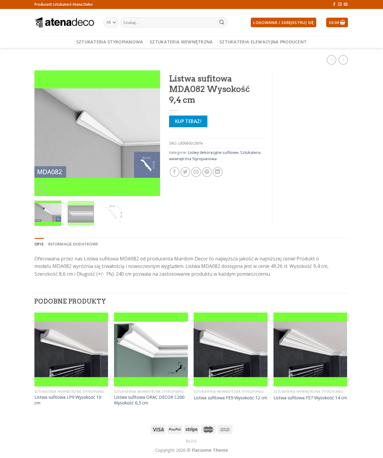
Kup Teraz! (188, 121)
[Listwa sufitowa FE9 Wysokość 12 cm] (231, 349)
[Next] (150, 133)
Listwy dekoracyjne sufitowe (213, 152)
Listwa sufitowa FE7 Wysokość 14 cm (310, 398)
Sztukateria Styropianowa (109, 42)
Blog (191, 441)
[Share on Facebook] (175, 172)
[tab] (39, 244)
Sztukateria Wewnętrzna (181, 42)
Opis (39, 244)
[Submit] (222, 22)
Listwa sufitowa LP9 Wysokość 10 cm (67, 400)
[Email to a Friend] (196, 172)
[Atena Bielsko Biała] (64, 22)
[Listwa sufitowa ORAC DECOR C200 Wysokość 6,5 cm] (151, 349)
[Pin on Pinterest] (207, 172)
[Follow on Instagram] (340, 4)
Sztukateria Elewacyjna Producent (263, 42)
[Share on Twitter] (185, 172)
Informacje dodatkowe (73, 244)
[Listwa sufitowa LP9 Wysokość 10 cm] (71, 349)
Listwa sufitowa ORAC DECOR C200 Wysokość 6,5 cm (149, 400)
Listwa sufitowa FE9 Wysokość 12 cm (230, 398)
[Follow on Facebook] (334, 4)
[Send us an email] (345, 4)
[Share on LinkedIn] (218, 172)
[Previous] (44, 133)
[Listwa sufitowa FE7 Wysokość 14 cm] (310, 349)
